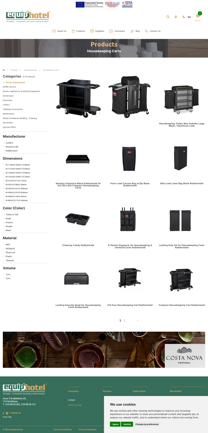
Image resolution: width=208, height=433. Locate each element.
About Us (61, 31)
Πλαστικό (10, 252)
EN (189, 17)
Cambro (9, 143)
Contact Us (155, 31)
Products (80, 31)
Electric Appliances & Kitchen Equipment (21, 91)
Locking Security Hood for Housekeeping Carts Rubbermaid (78, 306)
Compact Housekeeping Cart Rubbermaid (182, 305)
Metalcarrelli (12, 147)
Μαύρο (9, 226)
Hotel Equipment (15, 82)
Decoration (8, 123)
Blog (138, 31)
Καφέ (8, 218)
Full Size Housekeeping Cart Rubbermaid (130, 305)
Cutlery (6, 105)
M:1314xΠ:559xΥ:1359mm (18, 169)
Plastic (9, 256)
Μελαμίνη (10, 248)
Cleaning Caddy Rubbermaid (78, 245)
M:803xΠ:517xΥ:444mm (17, 200)
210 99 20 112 (28, 404)
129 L (8, 278)
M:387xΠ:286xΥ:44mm (16, 184)
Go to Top (7, 417)
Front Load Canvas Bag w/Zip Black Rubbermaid (130, 184)
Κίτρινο (9, 222)
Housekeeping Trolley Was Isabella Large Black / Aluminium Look (181, 124)
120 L (8, 274)
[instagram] (7, 413)
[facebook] (3, 413)
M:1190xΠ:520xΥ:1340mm (18, 165)
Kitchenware (8, 114)
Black (8, 230)
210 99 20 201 (13, 404)
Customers (119, 31)
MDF (8, 244)
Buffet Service (9, 87)
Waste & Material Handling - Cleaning (20, 118)
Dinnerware (8, 96)
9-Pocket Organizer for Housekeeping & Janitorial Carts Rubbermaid (130, 246)
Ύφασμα (10, 260)
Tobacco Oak (12, 214)
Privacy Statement (87, 429)
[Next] (138, 321)
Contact (71, 400)
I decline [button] (127, 424)
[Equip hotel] (28, 17)
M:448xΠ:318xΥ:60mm (16, 196)
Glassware (7, 100)
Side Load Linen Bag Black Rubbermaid (181, 183)
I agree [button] (115, 424)
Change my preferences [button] (147, 424)
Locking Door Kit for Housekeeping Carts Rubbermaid (181, 246)
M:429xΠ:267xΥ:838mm (17, 188)
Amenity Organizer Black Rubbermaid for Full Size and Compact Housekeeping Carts (78, 185)
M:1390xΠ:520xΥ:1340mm (18, 173)
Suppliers (99, 31)
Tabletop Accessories (13, 109)
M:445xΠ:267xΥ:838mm (17, 192)
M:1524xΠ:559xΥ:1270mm (18, 177)
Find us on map (75, 405)
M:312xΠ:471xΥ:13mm (16, 181)
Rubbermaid (11, 151)
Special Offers (9, 127)
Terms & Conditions (62, 429)
